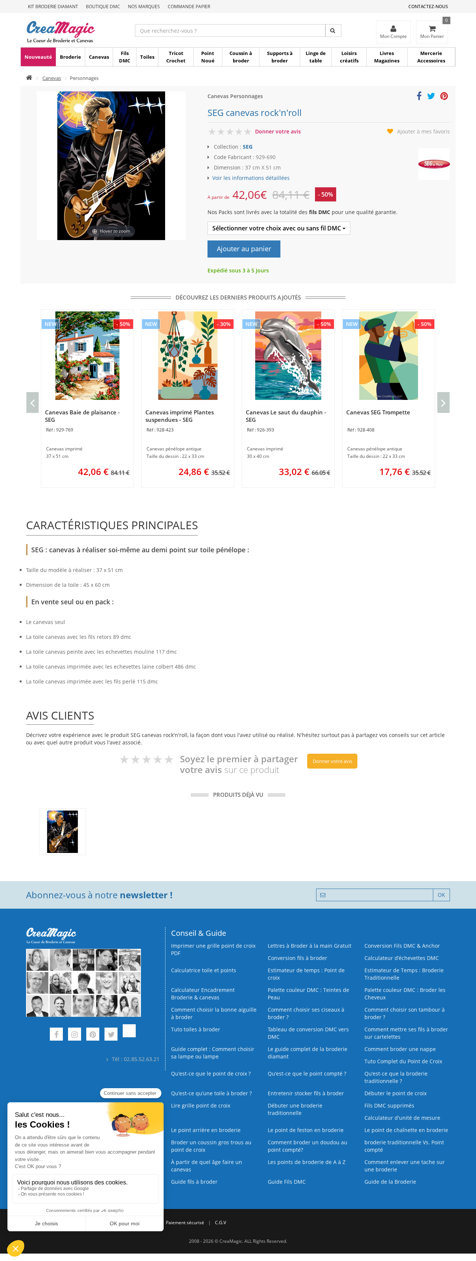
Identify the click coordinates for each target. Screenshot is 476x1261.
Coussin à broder (240, 57)
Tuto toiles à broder (195, 1029)
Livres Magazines (386, 57)
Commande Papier (189, 6)
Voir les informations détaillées (251, 177)
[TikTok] (129, 1035)
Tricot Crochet (176, 57)
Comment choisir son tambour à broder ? (404, 1013)
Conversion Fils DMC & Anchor (402, 945)
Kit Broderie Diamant (53, 6)
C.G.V (220, 1222)
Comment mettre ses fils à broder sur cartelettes (406, 1033)
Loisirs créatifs (349, 57)
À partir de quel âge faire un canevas (206, 1165)
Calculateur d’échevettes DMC (401, 957)
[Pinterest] (92, 1035)
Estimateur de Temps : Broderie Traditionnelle (404, 974)
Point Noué (208, 57)
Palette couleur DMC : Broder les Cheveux (405, 993)
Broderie (70, 57)
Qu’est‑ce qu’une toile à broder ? (211, 1093)
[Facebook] (56, 1035)
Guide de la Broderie (390, 1181)
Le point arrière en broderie (206, 1130)
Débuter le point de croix (395, 1093)
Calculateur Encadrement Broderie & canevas (203, 993)
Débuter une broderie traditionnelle (295, 1109)
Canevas (99, 57)
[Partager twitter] (431, 97)
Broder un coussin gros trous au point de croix (211, 1146)
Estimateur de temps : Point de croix (306, 974)
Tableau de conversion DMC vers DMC (308, 1033)
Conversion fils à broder (297, 957)
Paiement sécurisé (185, 1222)
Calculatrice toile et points (203, 970)
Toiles (147, 57)
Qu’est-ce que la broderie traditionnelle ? (396, 1077)
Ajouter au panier (244, 248)
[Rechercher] (333, 30)
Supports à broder (280, 57)
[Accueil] (29, 78)
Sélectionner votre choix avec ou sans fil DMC (277, 228)
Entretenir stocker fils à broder (306, 1093)
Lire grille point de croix (200, 1105)
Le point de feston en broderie (306, 1130)
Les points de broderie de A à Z (306, 1161)
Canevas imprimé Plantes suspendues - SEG (179, 415)
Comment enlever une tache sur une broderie (404, 1165)
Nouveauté (38, 57)
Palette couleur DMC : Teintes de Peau (308, 993)
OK (441, 894)
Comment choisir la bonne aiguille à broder (214, 1013)
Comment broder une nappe (400, 1049)
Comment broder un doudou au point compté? (307, 1146)
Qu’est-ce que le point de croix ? (211, 1073)
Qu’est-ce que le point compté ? (307, 1073)
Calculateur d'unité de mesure (402, 1117)
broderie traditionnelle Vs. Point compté (404, 1146)
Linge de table (316, 57)
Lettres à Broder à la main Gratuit (309, 945)
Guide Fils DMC (287, 1181)
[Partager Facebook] (419, 97)
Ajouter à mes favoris (423, 131)
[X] (111, 1035)
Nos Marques (144, 6)
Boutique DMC (103, 6)
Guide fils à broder (194, 1181)
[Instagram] (74, 1035)
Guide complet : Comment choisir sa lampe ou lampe (212, 1052)
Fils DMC (124, 57)
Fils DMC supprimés (389, 1105)
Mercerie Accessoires (431, 57)
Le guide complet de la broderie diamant (307, 1052)
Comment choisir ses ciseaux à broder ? (306, 1013)
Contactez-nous (428, 6)
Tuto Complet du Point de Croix (403, 1061)
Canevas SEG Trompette (378, 412)
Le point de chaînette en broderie (406, 1130)
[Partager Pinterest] (444, 97)
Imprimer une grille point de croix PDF (213, 949)
